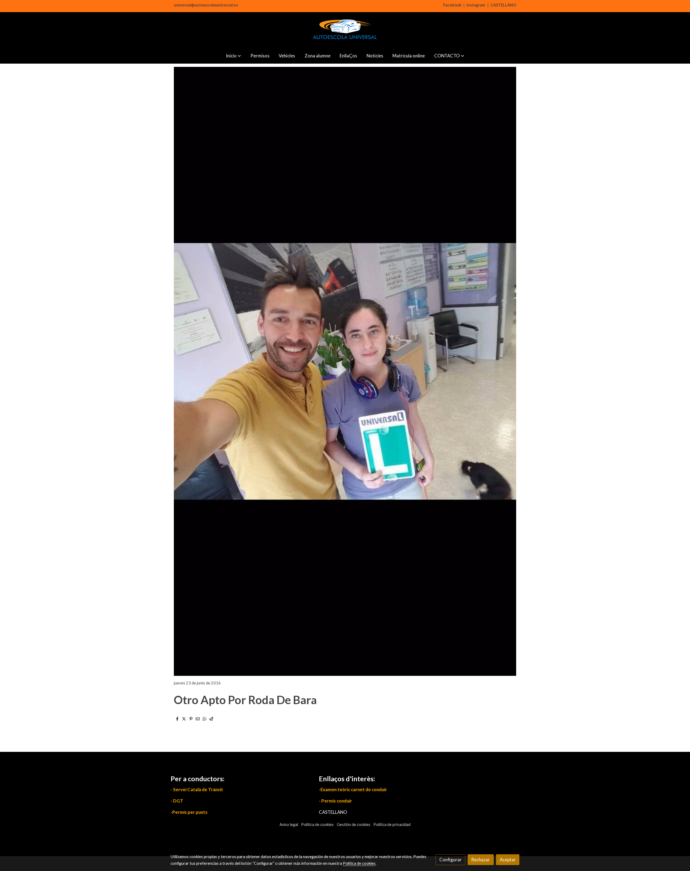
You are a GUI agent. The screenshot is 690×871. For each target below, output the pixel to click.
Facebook (452, 5)
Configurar (450, 859)
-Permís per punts (189, 812)
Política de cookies (317, 824)
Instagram (476, 5)
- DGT (177, 801)
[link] (345, 30)
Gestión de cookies (353, 824)
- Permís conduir (335, 801)
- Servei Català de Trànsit (197, 789)
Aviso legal (289, 824)
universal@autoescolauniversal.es (206, 5)
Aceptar (508, 859)
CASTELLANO (503, 5)
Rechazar (480, 859)
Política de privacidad (391, 824)
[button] (233, 56)
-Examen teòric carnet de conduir (353, 789)
